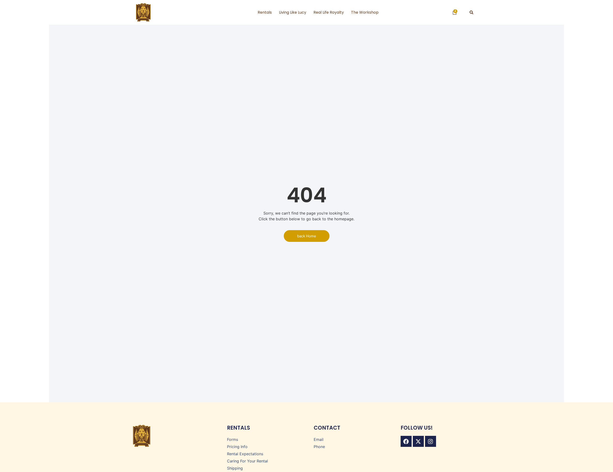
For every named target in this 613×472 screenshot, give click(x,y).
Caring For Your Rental (247, 461)
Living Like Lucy (292, 12)
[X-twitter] (418, 441)
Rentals (265, 12)
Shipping (235, 468)
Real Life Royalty (328, 12)
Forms (232, 439)
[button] (472, 12)
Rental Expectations (245, 453)
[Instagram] (430, 441)
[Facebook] (406, 441)
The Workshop (365, 12)
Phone (319, 446)
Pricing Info (237, 446)
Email (319, 439)
